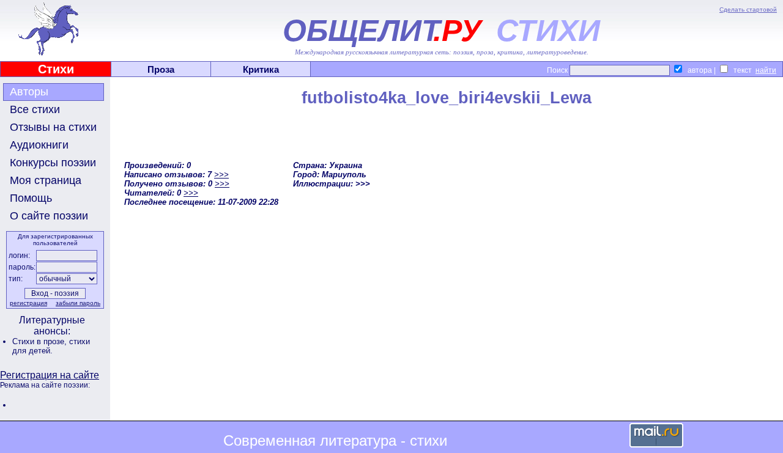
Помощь (31, 198)
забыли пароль (78, 303)
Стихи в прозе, (40, 341)
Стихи (56, 69)
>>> (221, 174)
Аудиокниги (39, 145)
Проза (160, 69)
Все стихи (35, 109)
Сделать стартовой (748, 9)
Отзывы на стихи (53, 127)
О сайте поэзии (49, 216)
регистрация (28, 303)
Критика (261, 69)
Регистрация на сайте (49, 375)
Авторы (29, 92)
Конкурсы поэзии (53, 163)
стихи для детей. (51, 346)
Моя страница (45, 180)
